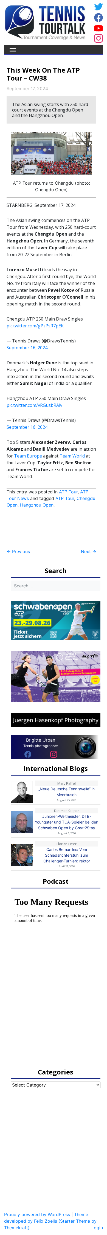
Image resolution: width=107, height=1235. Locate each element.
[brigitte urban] (27, 754)
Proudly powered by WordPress (37, 1214)
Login (97, 1227)
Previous (18, 551)
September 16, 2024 (27, 348)
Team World (72, 456)
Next (88, 551)
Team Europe (28, 456)
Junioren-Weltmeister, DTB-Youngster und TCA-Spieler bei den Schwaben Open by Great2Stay (66, 822)
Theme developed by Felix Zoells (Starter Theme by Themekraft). (50, 1221)
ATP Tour (68, 491)
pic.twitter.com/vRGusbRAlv (34, 405)
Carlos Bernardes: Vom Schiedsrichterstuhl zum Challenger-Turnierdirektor (66, 855)
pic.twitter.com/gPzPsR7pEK (35, 326)
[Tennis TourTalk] (45, 22)
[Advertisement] (50, 528)
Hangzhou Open (37, 505)
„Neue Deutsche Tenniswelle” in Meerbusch (66, 792)
